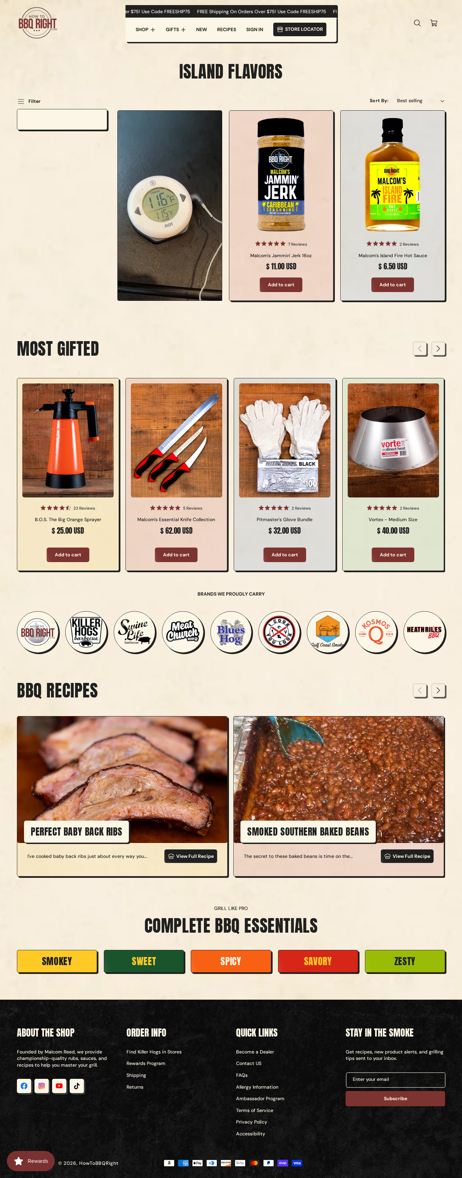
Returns (134, 1087)
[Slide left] (419, 348)
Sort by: (379, 100)
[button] (146, 30)
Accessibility (250, 1134)
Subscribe (395, 1098)
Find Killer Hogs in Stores (154, 1052)
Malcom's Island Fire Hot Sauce (393, 255)
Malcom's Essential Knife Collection (176, 519)
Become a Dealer (255, 1052)
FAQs (242, 1075)
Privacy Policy (251, 1122)
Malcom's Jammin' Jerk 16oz (281, 255)
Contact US (248, 1063)
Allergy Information (257, 1087)
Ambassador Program (260, 1098)
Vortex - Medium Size (393, 519)
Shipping (136, 1075)
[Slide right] (438, 348)
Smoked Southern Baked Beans (308, 831)
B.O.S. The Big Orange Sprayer (68, 519)
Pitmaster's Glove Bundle (285, 519)
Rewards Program (145, 1063)
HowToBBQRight (98, 1163)
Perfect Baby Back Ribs (76, 831)
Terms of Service (254, 1110)
